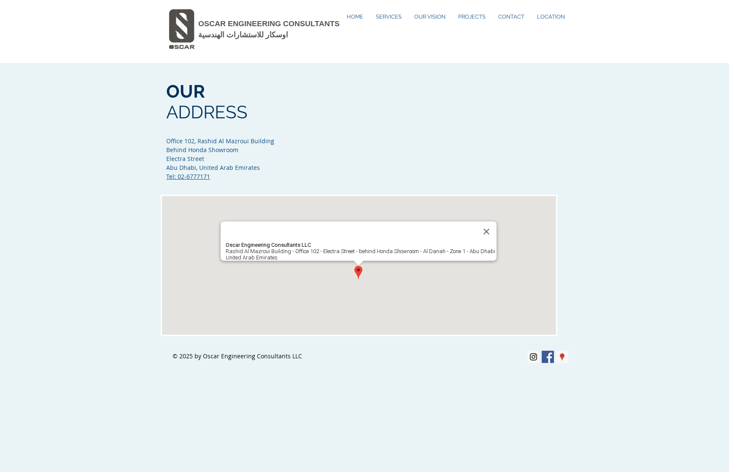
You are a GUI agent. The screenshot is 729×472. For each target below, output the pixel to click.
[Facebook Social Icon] (548, 357)
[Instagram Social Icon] (533, 357)
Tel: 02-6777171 (188, 176)
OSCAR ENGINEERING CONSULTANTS (269, 23)
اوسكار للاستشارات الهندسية (243, 34)
